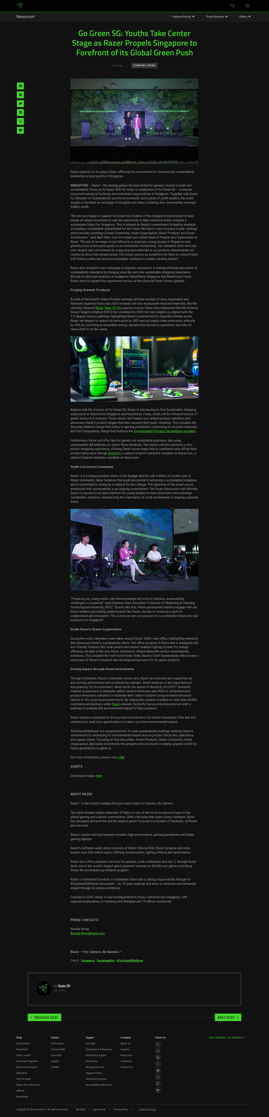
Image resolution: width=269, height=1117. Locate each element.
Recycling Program (96, 1079)
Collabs (55, 1067)
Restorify (114, 453)
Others (243, 17)
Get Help (90, 1043)
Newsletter (22, 1096)
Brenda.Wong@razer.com (87, 933)
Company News (144, 65)
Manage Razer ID (95, 1067)
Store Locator (23, 1055)
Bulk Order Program (27, 1067)
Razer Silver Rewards (28, 1085)
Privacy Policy (120, 1109)
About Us (125, 1043)
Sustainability (105, 960)
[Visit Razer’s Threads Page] (158, 1057)
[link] (19, 6)
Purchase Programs (27, 1061)
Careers (125, 1049)
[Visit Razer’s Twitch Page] (158, 1083)
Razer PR (64, 986)
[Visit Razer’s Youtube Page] (158, 1070)
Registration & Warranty (99, 1049)
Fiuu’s (116, 704)
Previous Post (46, 1017)
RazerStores (23, 1043)
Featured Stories (181, 17)
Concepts (56, 1055)
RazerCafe (22, 1049)
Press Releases (215, 17)
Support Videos (94, 1073)
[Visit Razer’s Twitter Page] (158, 1064)
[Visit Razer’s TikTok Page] (158, 1077)
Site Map (80, 1109)
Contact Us (127, 1067)
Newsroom (25, 17)
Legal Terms (99, 1109)
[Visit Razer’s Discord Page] (158, 1090)
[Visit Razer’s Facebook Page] (158, 1044)
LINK (121, 757)
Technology (57, 1043)
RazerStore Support (96, 1055)
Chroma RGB (58, 1049)
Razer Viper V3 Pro (108, 308)
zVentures (126, 1061)
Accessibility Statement (99, 1085)
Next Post (226, 1017)
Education (21, 1073)
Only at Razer (23, 1079)
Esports (55, 1061)
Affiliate (20, 1090)
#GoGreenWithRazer (129, 960)
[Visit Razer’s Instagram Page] (158, 1051)
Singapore (88, 960)
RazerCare (91, 1061)
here (99, 776)
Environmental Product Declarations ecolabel (165, 431)
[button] (19, 1039)
